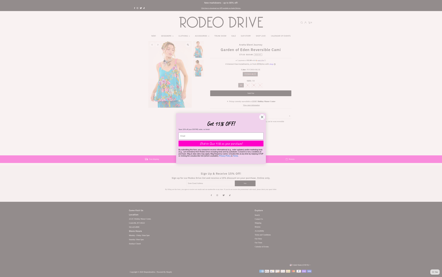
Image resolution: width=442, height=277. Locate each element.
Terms (235, 156)
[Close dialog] (262, 117)
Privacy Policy (225, 156)
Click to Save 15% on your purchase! (221, 143)
